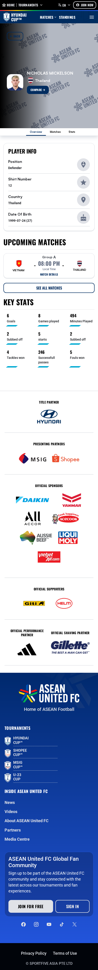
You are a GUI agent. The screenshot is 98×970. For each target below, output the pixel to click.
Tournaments (28, 5)
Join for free (31, 906)
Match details (49, 274)
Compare (37, 90)
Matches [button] (47, 17)
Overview (36, 131)
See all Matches (49, 288)
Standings (67, 17)
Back (16, 36)
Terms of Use (65, 953)
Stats (72, 131)
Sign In (72, 906)
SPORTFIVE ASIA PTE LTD (51, 963)
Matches (55, 131)
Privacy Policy (33, 953)
